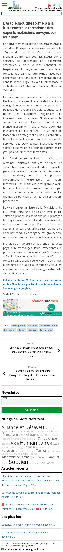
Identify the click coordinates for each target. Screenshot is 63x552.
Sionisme (23, 431)
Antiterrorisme (48, 325)
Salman (35, 431)
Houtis (32, 450)
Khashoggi (17, 447)
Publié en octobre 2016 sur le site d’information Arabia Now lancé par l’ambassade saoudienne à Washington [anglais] (32, 284)
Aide (15, 443)
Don (35, 453)
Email (4, 398)
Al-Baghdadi (18, 325)
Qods (33, 457)
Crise (52, 438)
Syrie (22, 435)
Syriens (6, 431)
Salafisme (6, 453)
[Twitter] (54, 5)
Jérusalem (9, 434)
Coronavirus (26, 438)
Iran (14, 431)
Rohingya (23, 450)
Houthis (17, 453)
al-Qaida (32, 325)
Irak (31, 463)
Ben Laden (9, 330)
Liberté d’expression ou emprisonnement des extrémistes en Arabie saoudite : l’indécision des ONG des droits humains (30, 480)
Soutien (32, 330)
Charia (4, 463)
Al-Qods (46, 431)
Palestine (9, 450)
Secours (40, 447)
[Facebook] (59, 5)
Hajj (31, 453)
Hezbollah (50, 428)
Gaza (54, 443)
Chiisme (15, 438)
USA (47, 447)
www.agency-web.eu (25, 545)
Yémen (29, 447)
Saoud (53, 457)
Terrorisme (46, 330)
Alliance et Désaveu (22, 427)
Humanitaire (35, 442)
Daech (21, 330)
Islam (57, 450)
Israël (55, 431)
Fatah (36, 463)
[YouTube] (49, 5)
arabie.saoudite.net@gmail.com (24, 549)
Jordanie (5, 443)
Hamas (48, 434)
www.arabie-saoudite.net (28, 543)
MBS (25, 453)
